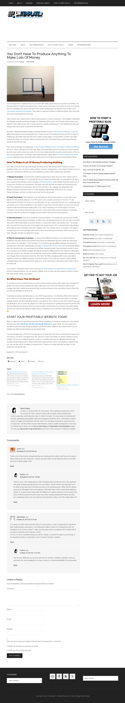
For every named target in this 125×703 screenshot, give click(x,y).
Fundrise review (88, 238)
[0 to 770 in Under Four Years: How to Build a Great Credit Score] (44, 380)
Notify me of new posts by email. (19, 650)
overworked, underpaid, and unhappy (19, 111)
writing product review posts (52, 246)
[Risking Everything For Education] (19, 379)
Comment (11, 589)
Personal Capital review (49, 269)
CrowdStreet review (90, 242)
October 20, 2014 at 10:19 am (27, 519)
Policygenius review (90, 246)
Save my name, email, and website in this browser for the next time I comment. (34, 641)
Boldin (85, 250)
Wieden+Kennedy (46, 182)
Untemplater (25, 14)
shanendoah (21, 517)
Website (9, 629)
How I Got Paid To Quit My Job (93, 170)
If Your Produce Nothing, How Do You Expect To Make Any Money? (56, 147)
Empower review (88, 235)
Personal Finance (19, 394)
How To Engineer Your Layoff (93, 264)
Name (9, 609)
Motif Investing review (68, 269)
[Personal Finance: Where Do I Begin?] (67, 377)
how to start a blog (39, 426)
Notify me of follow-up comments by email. (23, 646)
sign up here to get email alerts (30, 429)
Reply (12, 466)
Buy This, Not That (89, 258)
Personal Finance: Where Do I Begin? (67, 385)
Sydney (22, 474)
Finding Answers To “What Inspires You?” (97, 186)
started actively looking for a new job (65, 132)
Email (9, 619)
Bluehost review (88, 254)
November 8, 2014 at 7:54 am (30, 477)
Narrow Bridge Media (78, 696)
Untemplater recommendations (60, 426)
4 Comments (30, 62)
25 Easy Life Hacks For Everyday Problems (98, 166)
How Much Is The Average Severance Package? (99, 162)
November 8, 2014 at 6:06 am (27, 451)
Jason (19, 449)
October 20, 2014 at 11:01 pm (30, 553)
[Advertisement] (82, 24)
